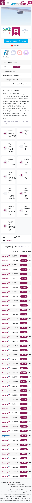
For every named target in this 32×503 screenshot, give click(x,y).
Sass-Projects (16, 482)
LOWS (24, 287)
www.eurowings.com (13, 500)
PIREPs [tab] (18, 237)
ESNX (24, 395)
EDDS (24, 256)
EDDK (24, 354)
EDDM (24, 305)
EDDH (24, 269)
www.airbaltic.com (25, 500)
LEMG (24, 421)
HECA (24, 350)
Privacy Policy (20, 484)
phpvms (20, 486)
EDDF (24, 435)
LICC (24, 278)
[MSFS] (6, 52)
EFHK (24, 417)
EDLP (24, 300)
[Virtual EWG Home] (19, 2)
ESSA (24, 408)
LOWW (12, 136)
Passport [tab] (8, 240)
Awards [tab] (8, 237)
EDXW (24, 368)
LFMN (24, 404)
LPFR (24, 314)
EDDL (17, 67)
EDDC (24, 260)
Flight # (15, 251)
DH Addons (28, 486)
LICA (24, 440)
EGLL (24, 327)
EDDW (24, 430)
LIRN (24, 458)
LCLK (24, 292)
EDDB (24, 413)
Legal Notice (11, 484)
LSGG (24, 341)
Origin (24, 251)
